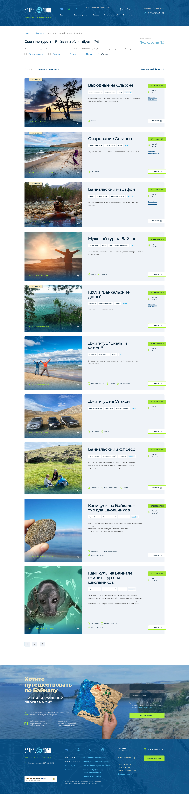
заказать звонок (154, 758)
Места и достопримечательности (96, 762)
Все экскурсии (80, 15)
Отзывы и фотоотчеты (92, 776)
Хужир (120, 92)
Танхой (117, 303)
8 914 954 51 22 (156, 13)
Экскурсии (95, 121)
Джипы (93, 274)
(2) (152, 69)
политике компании (146, 707)
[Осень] (103, 54)
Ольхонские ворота (95, 92)
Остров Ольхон (110, 92)
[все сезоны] (33, 54)
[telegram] (75, 9)
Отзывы (96, 15)
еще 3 (134, 408)
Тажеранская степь (95, 408)
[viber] (102, 749)
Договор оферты (125, 774)
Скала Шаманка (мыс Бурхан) (118, 245)
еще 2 (127, 92)
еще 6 (125, 303)
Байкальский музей (117, 196)
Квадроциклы (125, 383)
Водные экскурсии (97, 383)
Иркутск (91, 196)
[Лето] (87, 54)
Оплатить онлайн (111, 15)
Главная (28, 33)
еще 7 (131, 456)
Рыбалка (105, 274)
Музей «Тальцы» (102, 196)
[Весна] (54, 54)
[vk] (61, 9)
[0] (128, 9)
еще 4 (121, 354)
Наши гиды (70, 766)
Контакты (127, 15)
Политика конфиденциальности (96, 766)
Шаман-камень (124, 517)
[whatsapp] (68, 9)
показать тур (157, 121)
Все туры (64, 15)
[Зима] (71, 54)
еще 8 (129, 196)
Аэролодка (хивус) (97, 555)
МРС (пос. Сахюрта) (122, 408)
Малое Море (109, 408)
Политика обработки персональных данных (92, 771)
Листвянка (92, 303)
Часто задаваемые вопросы (94, 757)
